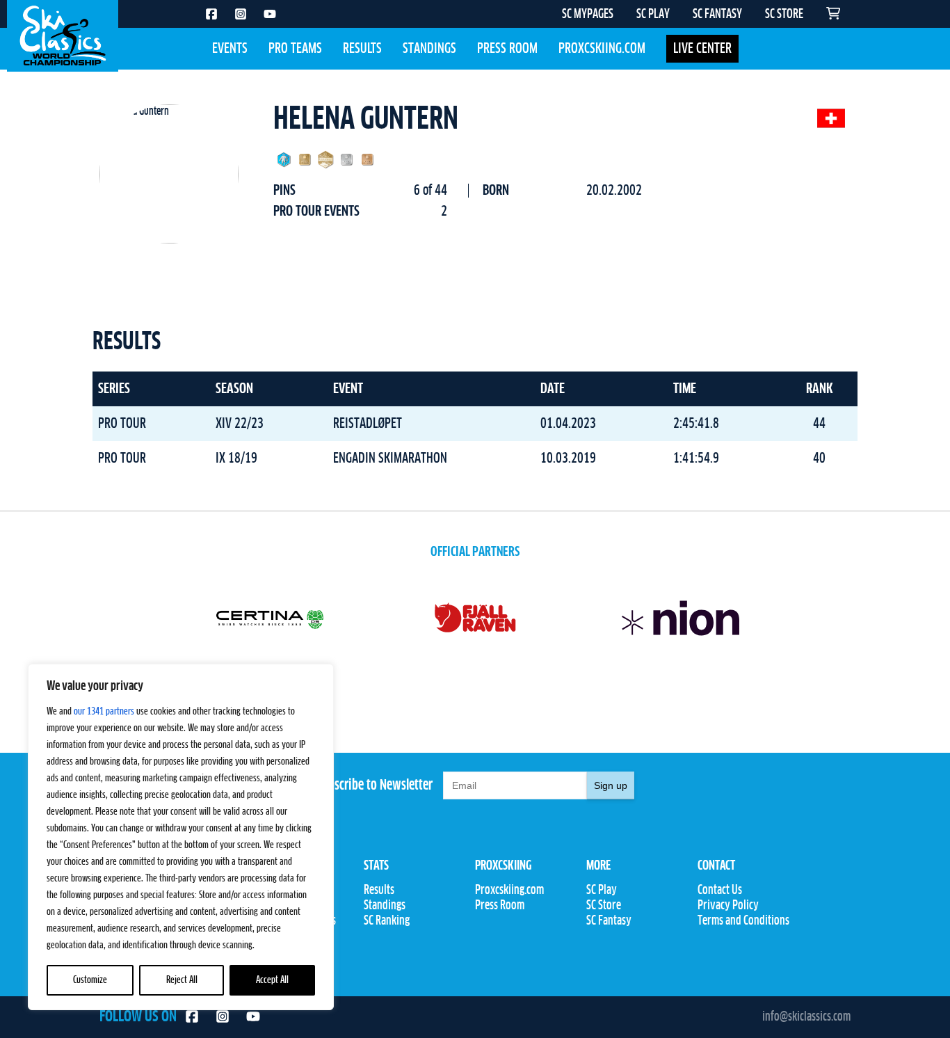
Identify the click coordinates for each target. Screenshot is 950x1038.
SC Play (601, 890)
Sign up (610, 785)
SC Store (603, 906)
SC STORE (784, 14)
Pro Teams (295, 49)
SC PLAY (653, 14)
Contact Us (720, 890)
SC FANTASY (717, 14)
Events (230, 49)
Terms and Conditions (743, 921)
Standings (429, 49)
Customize (90, 980)
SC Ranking (387, 921)
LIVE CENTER (702, 49)
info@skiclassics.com (806, 1017)
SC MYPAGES (587, 14)
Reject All (182, 980)
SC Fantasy (608, 921)
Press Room (507, 49)
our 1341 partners (104, 712)
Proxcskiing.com (601, 49)
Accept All (272, 980)
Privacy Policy (728, 906)
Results (362, 49)
